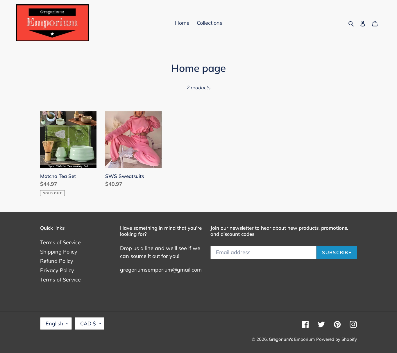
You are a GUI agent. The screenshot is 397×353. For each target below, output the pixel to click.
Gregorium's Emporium (292, 339)
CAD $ (88, 323)
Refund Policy (56, 261)
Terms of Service (60, 242)
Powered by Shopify (336, 339)
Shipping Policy (58, 251)
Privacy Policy (57, 270)
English (54, 323)
